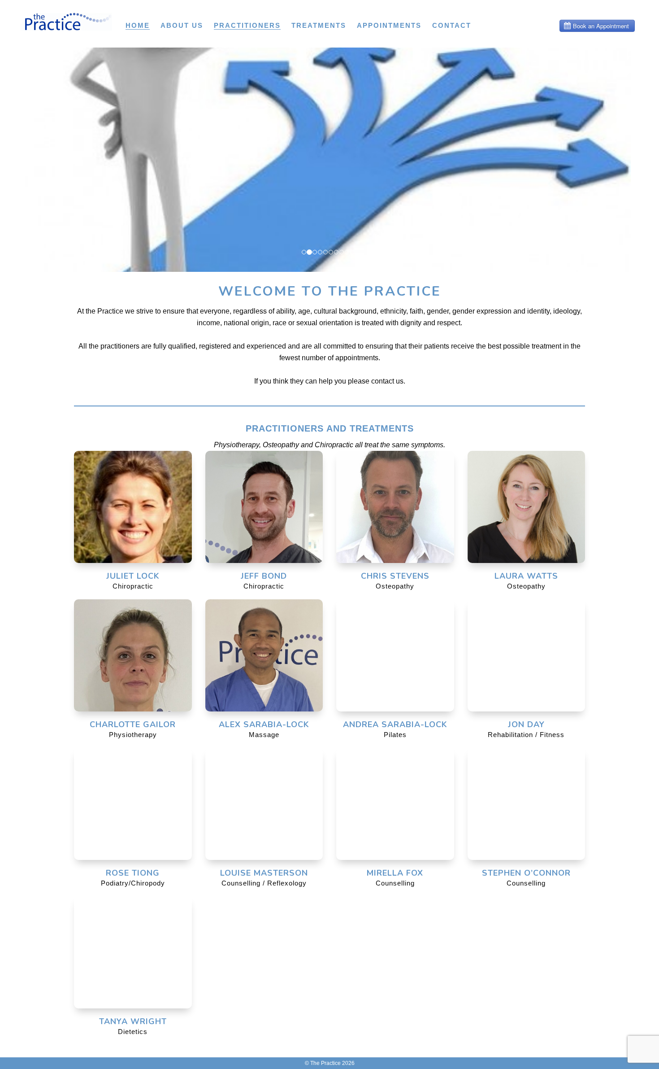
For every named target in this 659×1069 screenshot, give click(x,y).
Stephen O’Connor (526, 873)
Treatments (318, 25)
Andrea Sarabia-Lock (395, 724)
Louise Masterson (264, 873)
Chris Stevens (395, 576)
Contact (451, 25)
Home (138, 25)
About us (181, 25)
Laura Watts (526, 576)
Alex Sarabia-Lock (264, 724)
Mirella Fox (395, 873)
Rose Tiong (133, 873)
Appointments (389, 25)
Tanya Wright (133, 1021)
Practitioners (247, 25)
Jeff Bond (264, 576)
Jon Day (526, 724)
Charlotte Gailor (133, 724)
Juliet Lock (133, 576)
